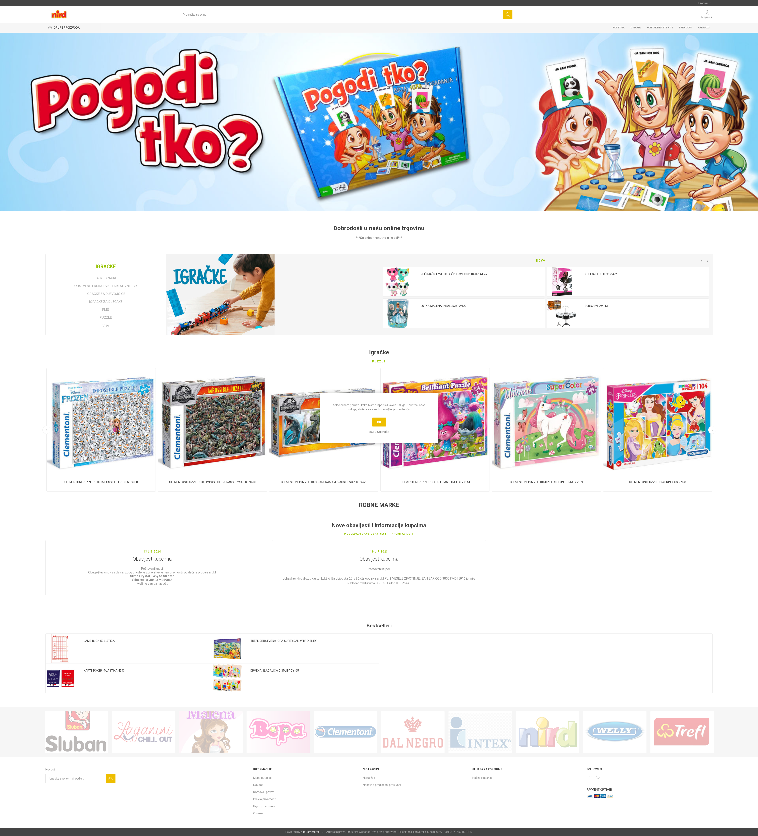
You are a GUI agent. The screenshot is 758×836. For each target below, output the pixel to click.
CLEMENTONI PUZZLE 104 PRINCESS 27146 (658, 482)
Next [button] (708, 261)
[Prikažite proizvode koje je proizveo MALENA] (211, 732)
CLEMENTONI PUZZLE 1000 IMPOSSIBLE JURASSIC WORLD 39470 (212, 482)
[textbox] (341, 14)
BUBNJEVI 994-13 (596, 306)
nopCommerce (310, 831)
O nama (258, 813)
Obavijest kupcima (152, 559)
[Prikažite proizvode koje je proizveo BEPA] (278, 732)
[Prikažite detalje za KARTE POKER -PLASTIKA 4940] (60, 678)
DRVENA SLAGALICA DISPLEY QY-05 (274, 670)
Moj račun (707, 17)
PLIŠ (105, 310)
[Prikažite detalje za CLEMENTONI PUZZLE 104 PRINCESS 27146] (657, 422)
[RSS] (598, 777)
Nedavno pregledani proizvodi (382, 785)
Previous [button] (702, 261)
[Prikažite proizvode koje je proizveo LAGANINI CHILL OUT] (143, 732)
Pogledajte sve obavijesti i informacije (377, 533)
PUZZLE (106, 317)
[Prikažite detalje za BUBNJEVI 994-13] (562, 313)
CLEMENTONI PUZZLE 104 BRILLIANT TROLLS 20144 (435, 482)
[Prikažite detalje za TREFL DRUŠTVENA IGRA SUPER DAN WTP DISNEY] (227, 648)
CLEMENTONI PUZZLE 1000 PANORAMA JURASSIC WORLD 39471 (324, 482)
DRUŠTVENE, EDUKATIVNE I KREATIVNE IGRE (106, 286)
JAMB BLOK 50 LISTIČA (99, 641)
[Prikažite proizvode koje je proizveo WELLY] (614, 732)
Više (105, 325)
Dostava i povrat (263, 792)
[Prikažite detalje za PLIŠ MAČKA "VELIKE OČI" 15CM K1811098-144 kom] (398, 282)
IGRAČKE (106, 266)
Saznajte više (379, 431)
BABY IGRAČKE (106, 278)
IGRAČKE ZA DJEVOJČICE (105, 294)
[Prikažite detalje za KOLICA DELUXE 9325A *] (562, 282)
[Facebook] (590, 777)
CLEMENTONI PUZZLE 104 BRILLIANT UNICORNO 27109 (546, 482)
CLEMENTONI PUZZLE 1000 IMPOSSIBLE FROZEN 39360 (101, 482)
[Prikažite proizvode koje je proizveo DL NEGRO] (413, 732)
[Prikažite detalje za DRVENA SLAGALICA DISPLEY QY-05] (227, 678)
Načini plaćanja (482, 778)
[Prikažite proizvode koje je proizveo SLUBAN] (76, 732)
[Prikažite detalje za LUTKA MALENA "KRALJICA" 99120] (398, 313)
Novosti (258, 785)
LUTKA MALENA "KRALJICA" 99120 (443, 306)
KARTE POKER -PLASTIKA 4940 (104, 670)
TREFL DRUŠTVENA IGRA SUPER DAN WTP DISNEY (283, 641)
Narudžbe (369, 778)
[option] (464, 297)
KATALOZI (704, 27)
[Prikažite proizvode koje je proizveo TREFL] (682, 732)
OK (379, 422)
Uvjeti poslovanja (264, 806)
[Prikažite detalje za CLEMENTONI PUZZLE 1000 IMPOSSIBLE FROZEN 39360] (101, 422)
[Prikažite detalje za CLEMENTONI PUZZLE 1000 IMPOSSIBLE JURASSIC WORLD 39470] (212, 422)
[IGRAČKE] (220, 294)
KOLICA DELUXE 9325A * (601, 274)
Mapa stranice (262, 778)
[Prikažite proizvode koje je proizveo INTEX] (480, 732)
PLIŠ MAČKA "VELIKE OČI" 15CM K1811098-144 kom (455, 274)
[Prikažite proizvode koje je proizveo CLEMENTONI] (345, 732)
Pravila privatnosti (264, 799)
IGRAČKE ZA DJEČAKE (105, 302)
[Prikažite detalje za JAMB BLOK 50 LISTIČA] (60, 648)
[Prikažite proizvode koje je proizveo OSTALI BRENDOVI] (547, 732)
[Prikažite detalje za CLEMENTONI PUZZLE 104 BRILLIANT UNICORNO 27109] (546, 422)
